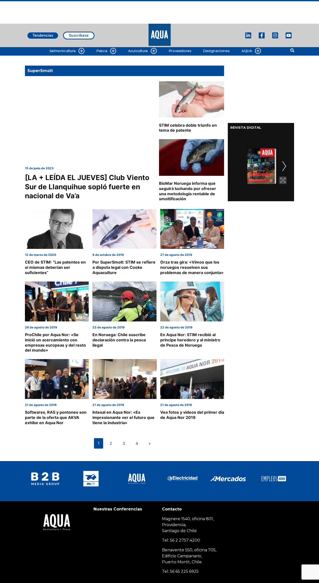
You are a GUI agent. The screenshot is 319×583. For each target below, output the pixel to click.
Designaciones (216, 51)
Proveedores (180, 51)
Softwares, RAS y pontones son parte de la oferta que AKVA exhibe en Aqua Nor (55, 417)
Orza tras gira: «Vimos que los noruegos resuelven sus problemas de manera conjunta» (192, 267)
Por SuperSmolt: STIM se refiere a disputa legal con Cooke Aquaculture (124, 267)
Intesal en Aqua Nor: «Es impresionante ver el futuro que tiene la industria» (123, 417)
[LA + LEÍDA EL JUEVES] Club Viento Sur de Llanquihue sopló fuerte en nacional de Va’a (87, 186)
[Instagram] (275, 35)
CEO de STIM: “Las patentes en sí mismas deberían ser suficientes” (55, 267)
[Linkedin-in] (248, 35)
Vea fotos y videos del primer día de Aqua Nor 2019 (192, 415)
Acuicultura (138, 51)
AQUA (246, 51)
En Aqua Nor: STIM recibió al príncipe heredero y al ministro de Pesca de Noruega (190, 340)
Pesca (101, 51)
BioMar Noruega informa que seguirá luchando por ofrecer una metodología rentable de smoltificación (187, 191)
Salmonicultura (62, 51)
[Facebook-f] (262, 35)
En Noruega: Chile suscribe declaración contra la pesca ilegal (119, 340)
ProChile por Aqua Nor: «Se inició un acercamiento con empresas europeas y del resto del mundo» (55, 342)
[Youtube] (289, 35)
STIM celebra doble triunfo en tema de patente (188, 128)
